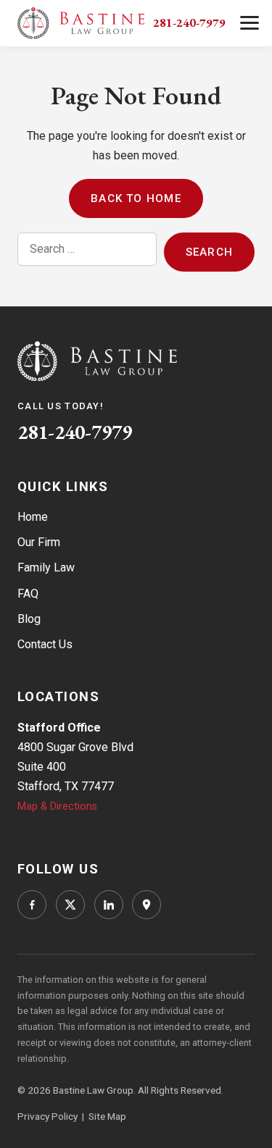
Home (32, 517)
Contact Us (45, 644)
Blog (29, 619)
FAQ (27, 593)
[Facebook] (31, 904)
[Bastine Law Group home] (80, 23)
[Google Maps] (146, 904)
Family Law (46, 567)
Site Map (107, 1116)
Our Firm (38, 542)
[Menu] (249, 23)
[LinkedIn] (108, 904)
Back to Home (136, 198)
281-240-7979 (189, 22)
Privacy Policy (47, 1116)
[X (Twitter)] (70, 904)
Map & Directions (57, 806)
